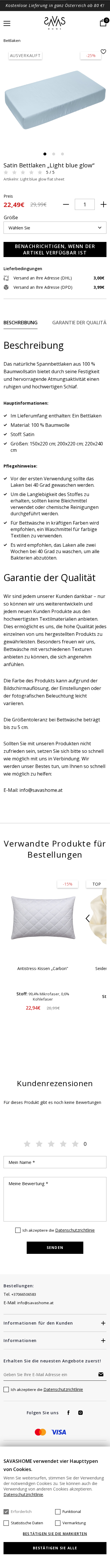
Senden (55, 1247)
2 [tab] (53, 154)
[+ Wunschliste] (103, 51)
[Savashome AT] (55, 23)
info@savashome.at (35, 1302)
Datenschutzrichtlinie (75, 1230)
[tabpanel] (55, 100)
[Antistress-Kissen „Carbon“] (42, 918)
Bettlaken (12, 40)
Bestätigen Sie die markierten (55, 1534)
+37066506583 (23, 1294)
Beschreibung (21, 322)
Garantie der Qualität (81, 322)
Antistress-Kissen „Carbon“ (42, 968)
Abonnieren (100, 1374)
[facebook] (68, 1412)
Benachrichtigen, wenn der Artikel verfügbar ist (55, 249)
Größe (11, 217)
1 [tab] (44, 154)
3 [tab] (62, 154)
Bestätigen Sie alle (55, 1548)
